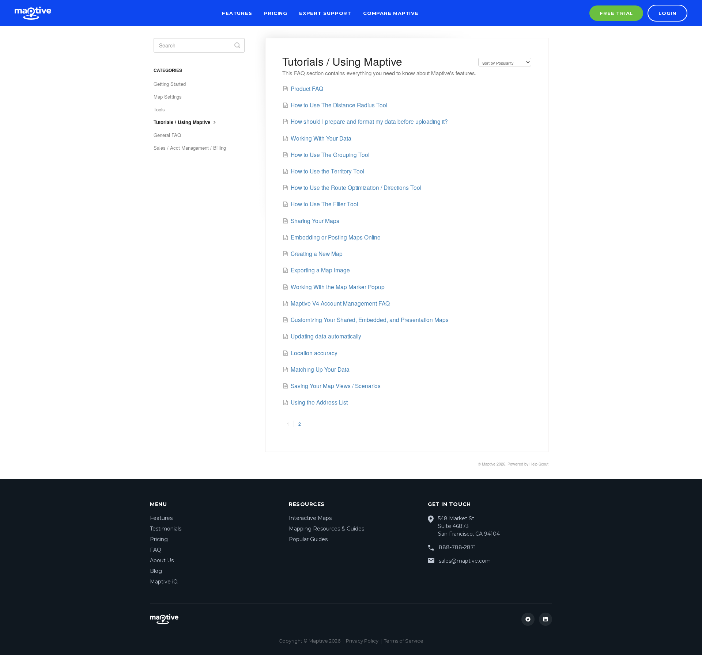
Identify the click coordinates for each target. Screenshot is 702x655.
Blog (156, 571)
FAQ (155, 550)
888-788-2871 (457, 547)
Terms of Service (403, 641)
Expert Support (325, 13)
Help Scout (538, 464)
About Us (162, 560)
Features (237, 13)
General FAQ (167, 134)
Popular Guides (308, 539)
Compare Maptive (391, 13)
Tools (159, 109)
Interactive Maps (310, 518)
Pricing (275, 13)
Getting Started (170, 83)
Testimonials (165, 528)
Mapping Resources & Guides (326, 528)
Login (667, 13)
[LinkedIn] (545, 619)
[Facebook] (528, 619)
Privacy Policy (362, 641)
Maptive (488, 464)
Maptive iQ (164, 581)
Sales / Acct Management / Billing (190, 147)
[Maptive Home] (33, 13)
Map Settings (168, 96)
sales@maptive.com (465, 561)
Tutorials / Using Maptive (183, 122)
